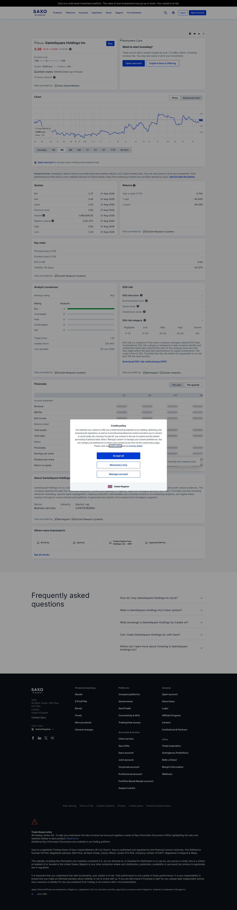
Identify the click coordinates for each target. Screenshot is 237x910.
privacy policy (135, 446)
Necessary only (118, 465)
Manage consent (118, 474)
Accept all (118, 455)
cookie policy (115, 446)
